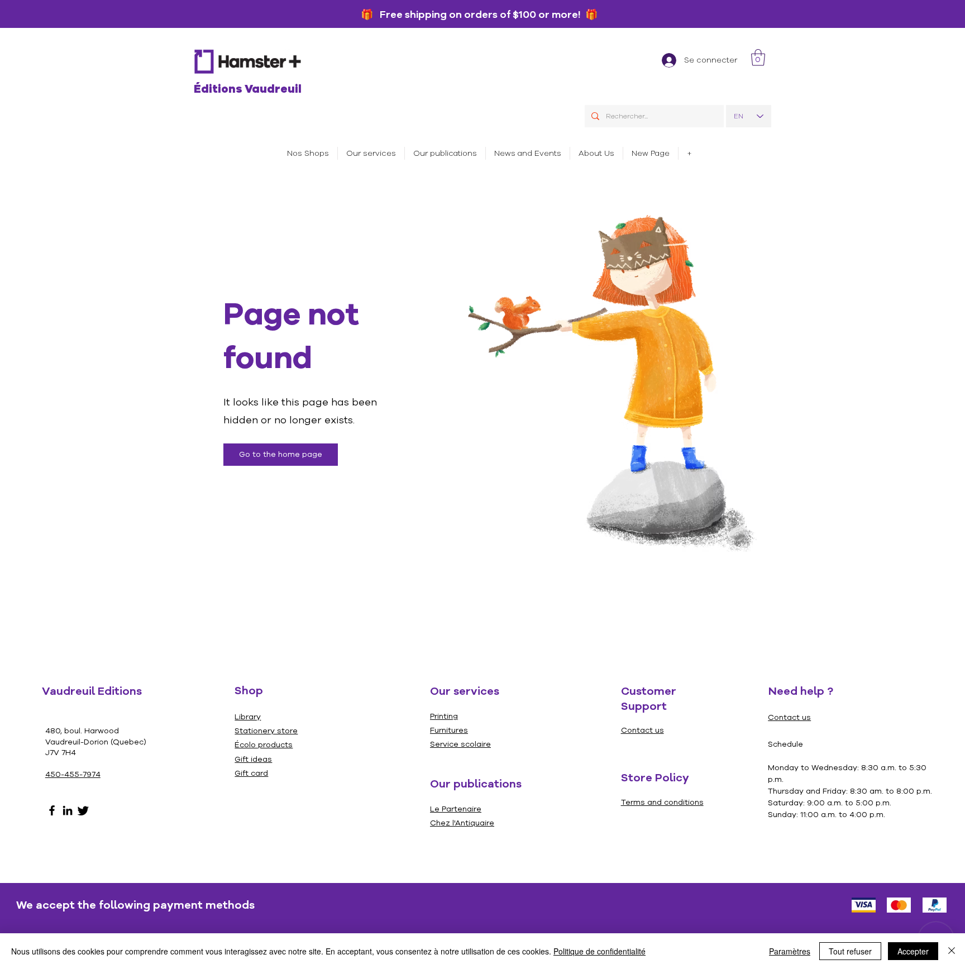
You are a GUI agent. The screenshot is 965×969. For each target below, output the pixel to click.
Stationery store (266, 730)
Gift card (251, 773)
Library (248, 717)
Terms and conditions (662, 802)
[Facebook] (52, 810)
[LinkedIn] (67, 810)
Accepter (913, 951)
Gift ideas (253, 759)
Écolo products (264, 744)
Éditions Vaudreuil (248, 89)
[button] (371, 153)
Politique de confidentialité (599, 951)
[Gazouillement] (83, 810)
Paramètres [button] (789, 951)
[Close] (951, 951)
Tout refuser (850, 951)
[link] (758, 57)
